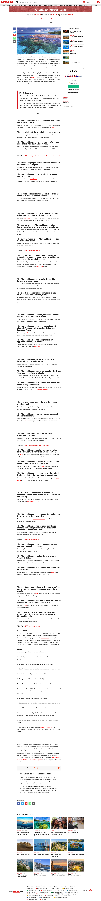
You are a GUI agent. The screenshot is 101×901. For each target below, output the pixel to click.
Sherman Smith (70, 14)
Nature (95, 5)
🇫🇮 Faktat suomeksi (43, 892)
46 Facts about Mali (23, 854)
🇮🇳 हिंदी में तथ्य (30, 894)
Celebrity (9, 5)
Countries (54, 6)
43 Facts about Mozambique (73, 52)
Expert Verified (45, 18)
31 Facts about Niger (75, 62)
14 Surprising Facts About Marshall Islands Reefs (41, 834)
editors (35, 786)
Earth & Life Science (33, 5)
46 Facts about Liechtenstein (22, 875)
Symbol (65, 95)
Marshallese (39, 266)
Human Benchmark (68, 106)
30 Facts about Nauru (75, 57)
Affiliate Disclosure (40, 886)
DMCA (49, 886)
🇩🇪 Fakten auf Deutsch (41, 888)
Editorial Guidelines (57, 18)
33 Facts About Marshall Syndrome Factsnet (58, 833)
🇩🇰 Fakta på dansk (59, 890)
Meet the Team (48, 885)
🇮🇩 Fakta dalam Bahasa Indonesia (44, 894)
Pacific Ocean (26, 420)
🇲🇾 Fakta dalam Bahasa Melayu (34, 895)
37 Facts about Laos (74, 875)
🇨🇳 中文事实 (43, 899)
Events (40, 5)
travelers (47, 684)
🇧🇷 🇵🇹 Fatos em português (45, 890)
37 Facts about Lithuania (76, 854)
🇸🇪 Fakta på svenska (72, 890)
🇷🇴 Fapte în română (31, 897)
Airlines (3, 5)
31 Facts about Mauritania (76, 36)
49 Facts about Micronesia (76, 46)
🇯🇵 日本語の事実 (59, 894)
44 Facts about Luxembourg (56, 855)
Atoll (42, 466)
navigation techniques (33, 501)
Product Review (59, 885)
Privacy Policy (63, 886)
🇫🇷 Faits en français (55, 888)
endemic (53, 572)
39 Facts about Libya (40, 875)
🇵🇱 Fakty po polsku (66, 895)
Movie (91, 5)
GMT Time (66, 98)
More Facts (30, 888)
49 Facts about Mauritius (76, 41)
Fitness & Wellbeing (48, 5)
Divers (19, 198)
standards (43, 784)
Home (45, 6)
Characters (15, 5)
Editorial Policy (38, 885)
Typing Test (66, 102)
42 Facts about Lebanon (58, 875)
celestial (24, 605)
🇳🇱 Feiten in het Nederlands (52, 895)
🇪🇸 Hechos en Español (67, 888)
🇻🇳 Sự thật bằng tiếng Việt (60, 897)
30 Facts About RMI (74, 832)
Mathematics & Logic (83, 5)
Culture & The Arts (23, 5)
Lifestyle (75, 5)
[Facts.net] (9, 2)
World (49, 6)
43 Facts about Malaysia (42, 854)
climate (33, 77)
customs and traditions (46, 727)
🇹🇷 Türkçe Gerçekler (32, 899)
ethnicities (37, 346)
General (56, 5)
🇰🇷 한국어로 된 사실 (71, 894)
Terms (55, 886)
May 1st (21, 454)
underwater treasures (39, 519)
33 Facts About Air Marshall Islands (23, 833)
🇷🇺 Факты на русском (45, 897)
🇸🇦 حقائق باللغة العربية (56, 892)
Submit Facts (73, 886)
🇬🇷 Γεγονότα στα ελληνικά (71, 892)
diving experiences (42, 389)
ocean (52, 127)
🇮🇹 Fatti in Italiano (31, 890)
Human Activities (68, 5)
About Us (29, 885)
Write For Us (30, 886)
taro (28, 333)
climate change (45, 638)
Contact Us (68, 885)
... (98, 5)
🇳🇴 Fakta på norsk (31, 892)
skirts (36, 593)
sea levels (27, 218)
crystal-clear (33, 179)
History (61, 5)
